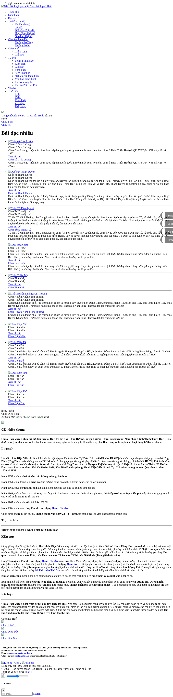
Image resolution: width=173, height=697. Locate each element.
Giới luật (19, 66)
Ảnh (17, 94)
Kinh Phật (20, 100)
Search (37, 693)
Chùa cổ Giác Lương (19, 159)
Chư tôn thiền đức (18, 39)
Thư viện (13, 91)
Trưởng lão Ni (22, 45)
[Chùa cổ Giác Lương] (20, 141)
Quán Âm (72, 564)
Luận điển (20, 69)
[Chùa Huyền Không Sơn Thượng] (27, 293)
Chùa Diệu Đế (16, 360)
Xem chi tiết (14, 156)
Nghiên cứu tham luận (27, 75)
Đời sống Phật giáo (25, 30)
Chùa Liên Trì (8, 625)
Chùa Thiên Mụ (17, 287)
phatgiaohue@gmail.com (20, 653)
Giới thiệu (13, 15)
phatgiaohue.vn (22, 656)
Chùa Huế (13, 48)
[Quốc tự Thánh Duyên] (21, 171)
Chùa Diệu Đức (16, 403)
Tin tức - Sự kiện (17, 21)
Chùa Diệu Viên (17, 336)
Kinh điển (20, 63)
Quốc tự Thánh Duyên (20, 193)
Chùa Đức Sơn (16, 385)
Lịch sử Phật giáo (24, 60)
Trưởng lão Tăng (24, 42)
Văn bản (12, 88)
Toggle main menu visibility (20, 3)
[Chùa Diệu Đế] (17, 342)
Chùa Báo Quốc (17, 263)
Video (18, 97)
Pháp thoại (20, 106)
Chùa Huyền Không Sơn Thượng (26, 311)
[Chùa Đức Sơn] (17, 372)
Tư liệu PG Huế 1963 (26, 85)
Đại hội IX (14, 18)
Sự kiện (19, 27)
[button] (4, 118)
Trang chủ (13, 11)
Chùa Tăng (21, 51)
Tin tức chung (22, 24)
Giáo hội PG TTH (22, 115)
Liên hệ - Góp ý (12, 662)
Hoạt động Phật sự (25, 33)
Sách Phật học (22, 72)
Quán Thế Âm (60, 508)
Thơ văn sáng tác (24, 82)
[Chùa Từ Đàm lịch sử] (21, 208)
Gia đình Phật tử (23, 36)
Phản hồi (29, 662)
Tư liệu (12, 57)
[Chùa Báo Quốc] (18, 244)
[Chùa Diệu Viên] (18, 324)
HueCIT (29, 671)
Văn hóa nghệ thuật (25, 79)
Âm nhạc (20, 103)
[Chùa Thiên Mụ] (18, 275)
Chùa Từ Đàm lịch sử (19, 229)
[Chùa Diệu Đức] (18, 391)
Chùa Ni (19, 54)
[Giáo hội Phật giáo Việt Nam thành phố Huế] (26, 6)
